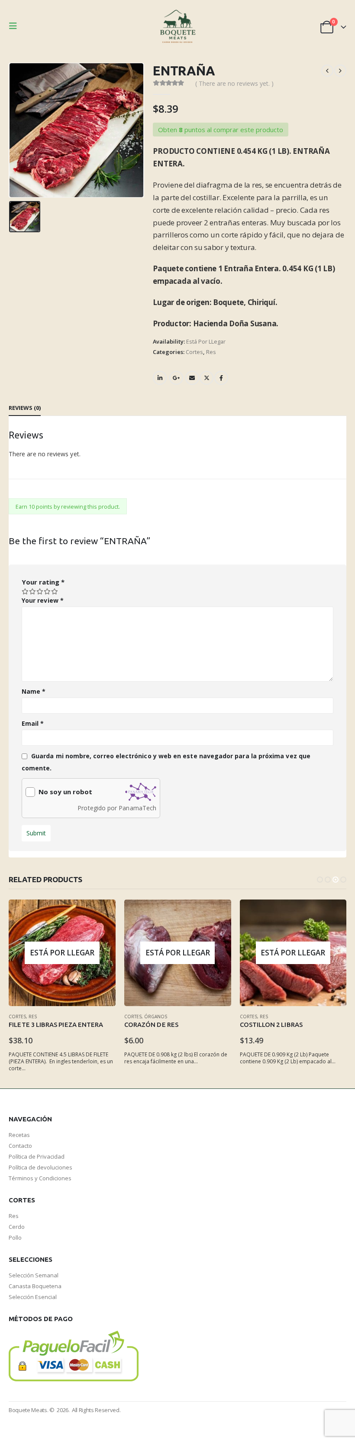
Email (192, 378)
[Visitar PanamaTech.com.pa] (140, 792)
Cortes (194, 352)
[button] (320, 879)
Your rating (43, 582)
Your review (43, 600)
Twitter (206, 378)
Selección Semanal (33, 1275)
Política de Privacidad (37, 1156)
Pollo (15, 1237)
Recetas (19, 1135)
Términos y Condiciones (40, 1178)
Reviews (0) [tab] (25, 408)
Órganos (155, 1016)
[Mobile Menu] (16, 26)
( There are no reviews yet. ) (234, 83)
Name (33, 691)
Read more (101, 914)
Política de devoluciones (41, 1167)
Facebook (221, 378)
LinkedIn (160, 378)
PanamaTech (137, 808)
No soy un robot (65, 792)
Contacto (20, 1146)
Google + (176, 378)
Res (211, 352)
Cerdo (17, 1227)
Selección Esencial (33, 1297)
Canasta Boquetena (35, 1286)
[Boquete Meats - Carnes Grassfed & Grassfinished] (177, 26)
